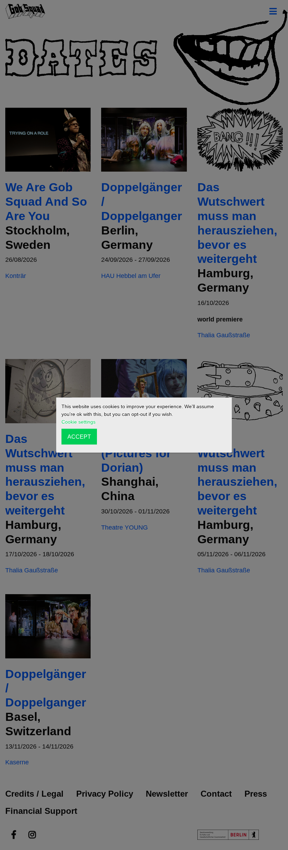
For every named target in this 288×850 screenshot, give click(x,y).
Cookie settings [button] (78, 422)
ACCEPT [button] (79, 436)
